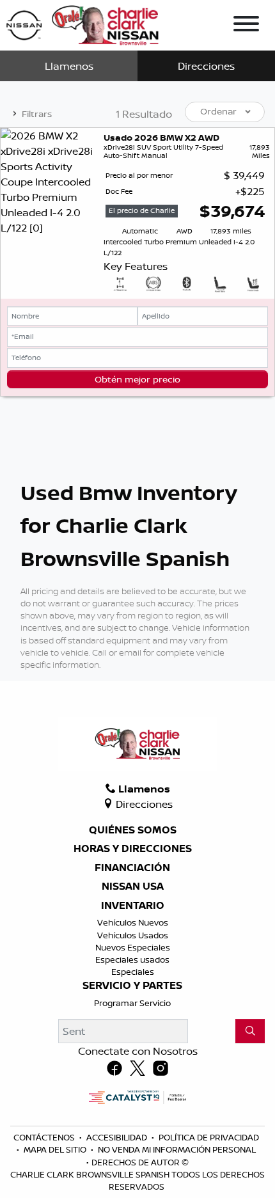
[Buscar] (250, 1031)
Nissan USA (133, 886)
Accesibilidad (117, 1137)
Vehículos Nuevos (132, 922)
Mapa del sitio (56, 1149)
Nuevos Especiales (132, 947)
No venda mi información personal (177, 1149)
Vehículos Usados (132, 935)
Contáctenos (45, 1137)
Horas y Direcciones (133, 849)
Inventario (132, 905)
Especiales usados (132, 959)
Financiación (132, 868)
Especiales (132, 971)
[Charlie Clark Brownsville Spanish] (83, 24)
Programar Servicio (132, 1003)
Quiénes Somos (133, 830)
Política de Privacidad (209, 1137)
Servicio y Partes (132, 985)
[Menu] (246, 25)
